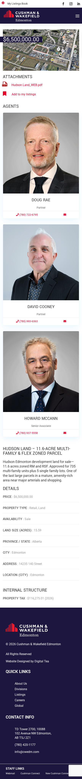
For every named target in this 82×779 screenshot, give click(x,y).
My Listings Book (17, 3)
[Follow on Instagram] (71, 4)
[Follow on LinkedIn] (79, 4)
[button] (76, 33)
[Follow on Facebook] (63, 4)
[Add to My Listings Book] (19, 94)
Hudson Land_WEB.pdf (27, 85)
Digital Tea (42, 661)
